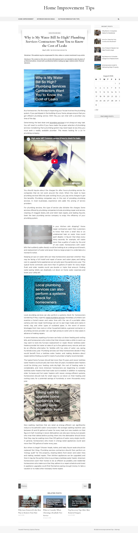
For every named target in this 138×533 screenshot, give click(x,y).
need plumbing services (55, 318)
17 (96, 96)
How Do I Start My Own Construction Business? (109, 40)
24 (97, 101)
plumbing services (57, 123)
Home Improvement (26, 19)
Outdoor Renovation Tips (69, 19)
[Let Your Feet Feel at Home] (86, 486)
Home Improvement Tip (60, 50)
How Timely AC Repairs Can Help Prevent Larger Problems (110, 49)
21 (112, 96)
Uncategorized (54, 33)
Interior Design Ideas (46, 19)
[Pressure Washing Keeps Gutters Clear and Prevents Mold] (22, 486)
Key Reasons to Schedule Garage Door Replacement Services (110, 58)
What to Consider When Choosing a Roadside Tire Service (52, 512)
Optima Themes (34, 529)
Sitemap (117, 529)
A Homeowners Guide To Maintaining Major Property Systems (110, 66)
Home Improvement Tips (69, 8)
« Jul (96, 110)
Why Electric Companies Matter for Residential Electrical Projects (109, 32)
